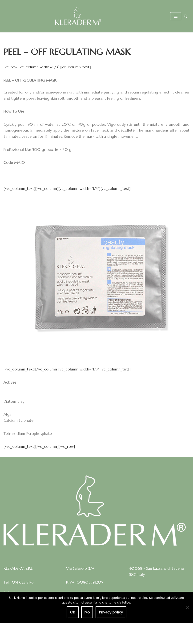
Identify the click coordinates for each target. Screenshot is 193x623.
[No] (187, 607)
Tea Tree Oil (14, 388)
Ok (72, 612)
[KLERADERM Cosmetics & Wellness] (78, 16)
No (87, 612)
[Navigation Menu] (175, 16)
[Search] (185, 16)
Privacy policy (111, 612)
